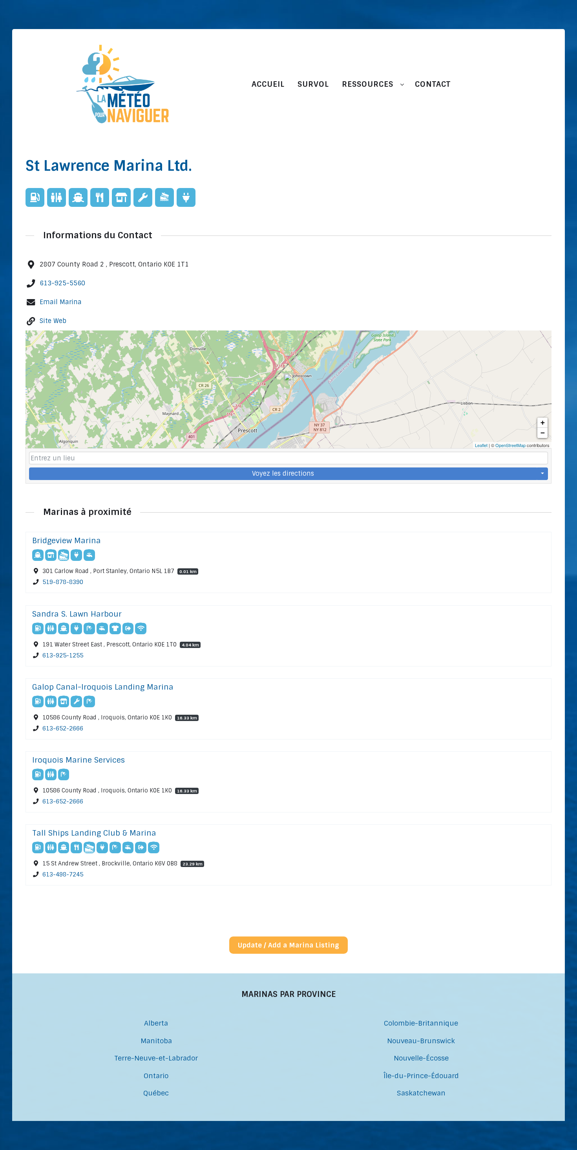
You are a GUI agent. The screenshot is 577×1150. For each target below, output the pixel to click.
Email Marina (61, 302)
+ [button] (542, 422)
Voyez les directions (283, 473)
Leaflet (481, 445)
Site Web (53, 321)
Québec (156, 1092)
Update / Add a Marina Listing (288, 945)
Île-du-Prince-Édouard (421, 1075)
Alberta (156, 1023)
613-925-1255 (62, 655)
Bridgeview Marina (66, 541)
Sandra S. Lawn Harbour (77, 614)
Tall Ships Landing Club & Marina (94, 833)
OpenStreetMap (510, 445)
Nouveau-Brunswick (421, 1040)
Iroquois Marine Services (78, 760)
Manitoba (156, 1040)
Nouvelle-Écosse (421, 1057)
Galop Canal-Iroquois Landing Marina (102, 687)
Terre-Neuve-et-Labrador (156, 1057)
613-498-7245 (62, 874)
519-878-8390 (62, 582)
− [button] (542, 433)
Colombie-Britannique (421, 1023)
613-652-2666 (62, 728)
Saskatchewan (421, 1092)
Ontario (156, 1075)
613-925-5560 (62, 283)
